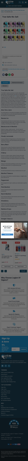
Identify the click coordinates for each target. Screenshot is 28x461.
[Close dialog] (26, 223)
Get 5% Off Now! (7, 234)
